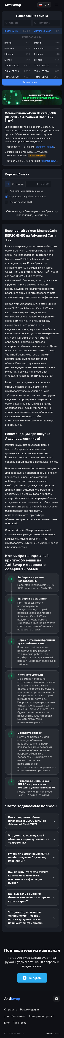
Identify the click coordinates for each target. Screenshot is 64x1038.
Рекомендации (49, 160)
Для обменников (14, 1016)
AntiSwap (12, 5)
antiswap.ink (53, 1033)
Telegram (35, 978)
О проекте (10, 1009)
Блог (7, 1022)
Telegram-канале (44, 146)
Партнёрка (19, 1022)
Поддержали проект (41, 1016)
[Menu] (56, 5)
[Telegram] (56, 999)
